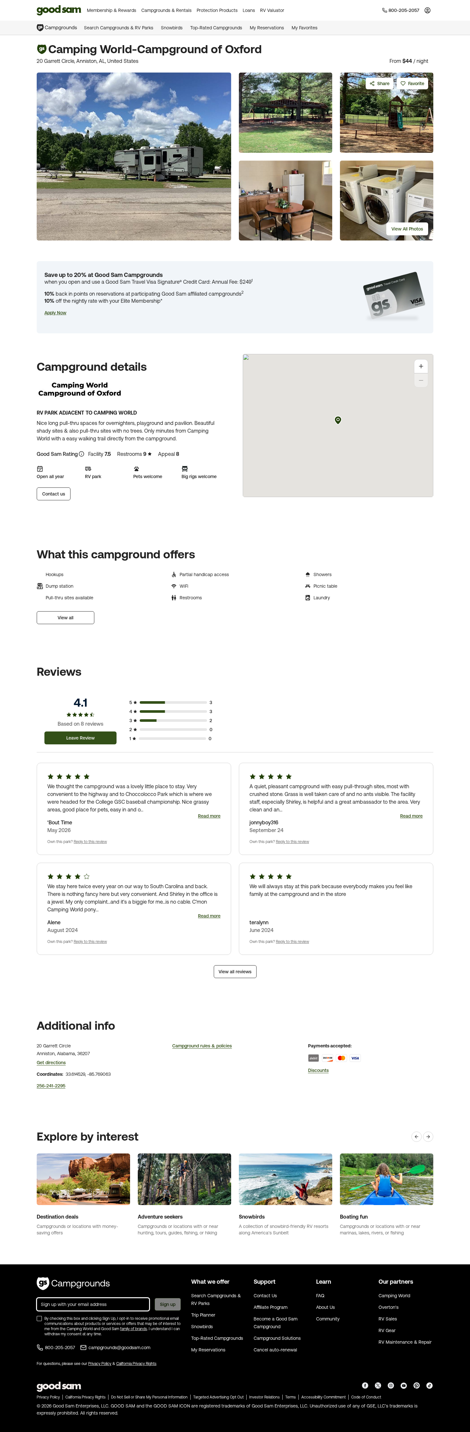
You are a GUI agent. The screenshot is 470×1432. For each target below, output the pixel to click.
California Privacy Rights (136, 1363)
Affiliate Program (270, 1307)
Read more (209, 816)
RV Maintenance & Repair (405, 1342)
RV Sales (388, 1318)
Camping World (394, 1295)
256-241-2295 (51, 1085)
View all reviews (235, 971)
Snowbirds (172, 27)
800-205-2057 (60, 1347)
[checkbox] (39, 1318)
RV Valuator (272, 10)
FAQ (320, 1295)
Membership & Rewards (111, 10)
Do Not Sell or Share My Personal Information (149, 1397)
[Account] (427, 10)
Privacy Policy (99, 1363)
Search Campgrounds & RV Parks (118, 27)
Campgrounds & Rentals (166, 10)
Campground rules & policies (202, 1045)
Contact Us (265, 1295)
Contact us (53, 493)
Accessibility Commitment (323, 1397)
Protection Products (217, 10)
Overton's (389, 1307)
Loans (249, 10)
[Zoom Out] (421, 380)
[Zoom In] (421, 366)
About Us (325, 1307)
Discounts (318, 1070)
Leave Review (80, 738)
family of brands (133, 1329)
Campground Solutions (277, 1338)
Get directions (51, 1062)
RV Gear (387, 1330)
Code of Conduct (366, 1397)
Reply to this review (90, 841)
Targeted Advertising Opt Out (218, 1397)
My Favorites (304, 27)
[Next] (428, 1137)
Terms (290, 1397)
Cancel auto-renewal (275, 1349)
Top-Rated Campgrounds (216, 27)
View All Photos (407, 228)
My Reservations (267, 27)
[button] (55, 312)
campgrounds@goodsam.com (119, 1347)
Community (328, 1318)
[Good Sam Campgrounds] (73, 1283)
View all (65, 617)
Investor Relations (264, 1397)
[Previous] (416, 1137)
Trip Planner (203, 1315)
